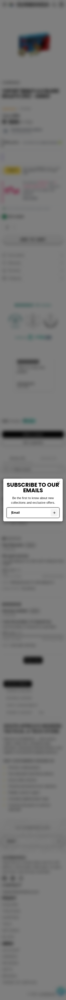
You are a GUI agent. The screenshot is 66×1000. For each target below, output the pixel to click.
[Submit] (54, 512)
